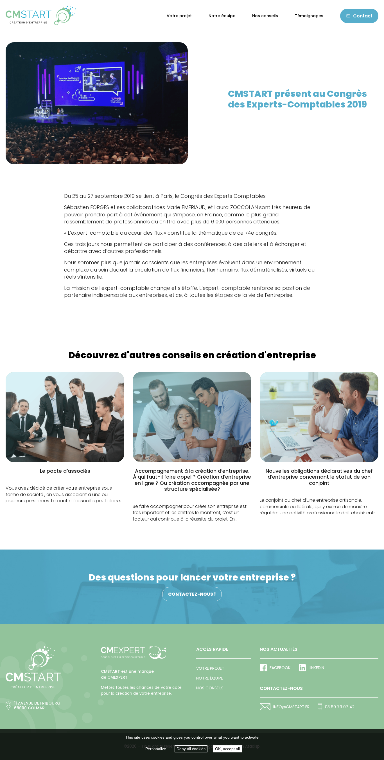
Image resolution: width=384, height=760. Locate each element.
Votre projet (179, 16)
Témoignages (309, 16)
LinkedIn (316, 668)
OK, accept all (227, 748)
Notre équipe (222, 16)
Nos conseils (265, 16)
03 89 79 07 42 (339, 707)
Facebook (280, 668)
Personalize (155, 748)
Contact (362, 16)
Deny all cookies (191, 748)
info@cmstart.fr (291, 707)
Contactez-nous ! (192, 594)
